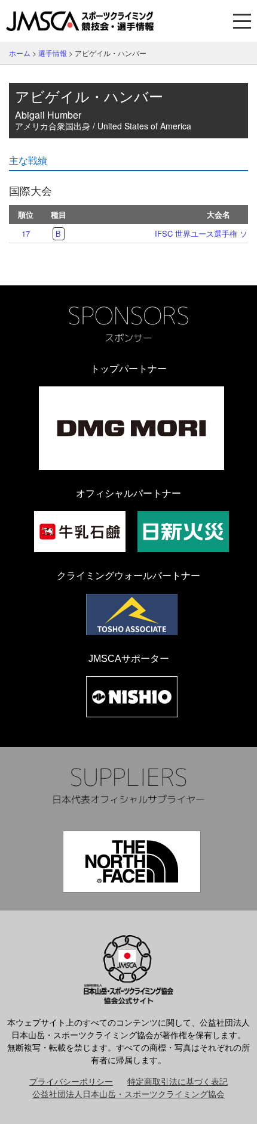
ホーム (19, 53)
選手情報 (52, 53)
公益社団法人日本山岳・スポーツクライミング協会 (128, 1094)
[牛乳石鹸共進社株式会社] (80, 531)
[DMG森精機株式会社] (131, 428)
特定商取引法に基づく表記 (177, 1081)
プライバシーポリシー (71, 1081)
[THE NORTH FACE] (132, 862)
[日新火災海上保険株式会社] (183, 531)
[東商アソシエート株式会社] (132, 614)
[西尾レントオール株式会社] (132, 696)
